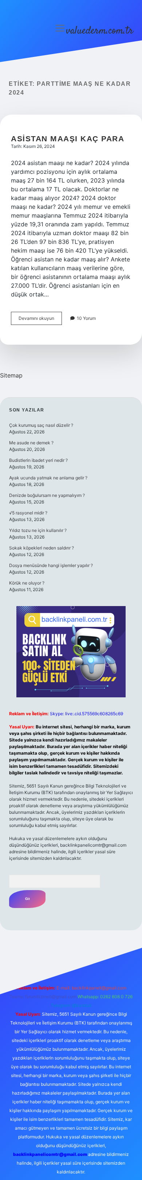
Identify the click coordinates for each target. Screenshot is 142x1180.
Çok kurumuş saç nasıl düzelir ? (41, 425)
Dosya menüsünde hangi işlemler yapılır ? (51, 565)
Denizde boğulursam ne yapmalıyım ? (47, 495)
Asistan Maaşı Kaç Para (67, 138)
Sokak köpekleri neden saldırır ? (41, 548)
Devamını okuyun (40, 320)
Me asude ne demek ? (31, 442)
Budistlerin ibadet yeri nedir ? (38, 460)
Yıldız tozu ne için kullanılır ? (38, 530)
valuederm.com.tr (99, 31)
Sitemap (11, 375)
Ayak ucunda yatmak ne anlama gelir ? (48, 477)
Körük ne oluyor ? (26, 583)
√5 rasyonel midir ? (28, 513)
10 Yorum (86, 318)
